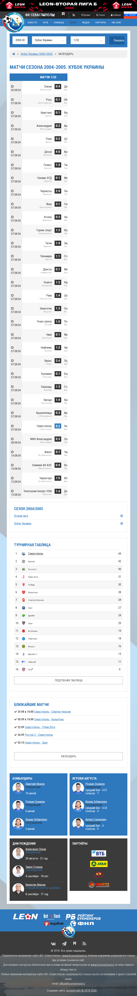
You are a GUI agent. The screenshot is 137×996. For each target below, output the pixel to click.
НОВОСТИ (32, 22)
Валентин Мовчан (35, 884)
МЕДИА (85, 22)
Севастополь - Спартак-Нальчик (52, 711)
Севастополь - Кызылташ (49, 719)
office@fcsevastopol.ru (72, 983)
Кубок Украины (22, 523)
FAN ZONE (116, 22)
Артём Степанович (95, 819)
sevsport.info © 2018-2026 (81, 990)
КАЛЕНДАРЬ (68, 756)
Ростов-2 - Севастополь (39, 735)
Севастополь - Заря (36, 742)
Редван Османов (35, 801)
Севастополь (35, 553)
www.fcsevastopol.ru (74, 955)
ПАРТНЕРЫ (100, 22)
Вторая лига (21, 516)
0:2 (58, 426)
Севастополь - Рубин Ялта (40, 727)
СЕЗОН (73, 22)
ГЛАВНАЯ (17, 22)
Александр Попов (36, 849)
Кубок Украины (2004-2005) (37, 54)
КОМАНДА (59, 22)
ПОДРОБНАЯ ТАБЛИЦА (68, 680)
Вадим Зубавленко (36, 819)
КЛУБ (45, 22)
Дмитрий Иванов (35, 784)
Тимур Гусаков (34, 867)
